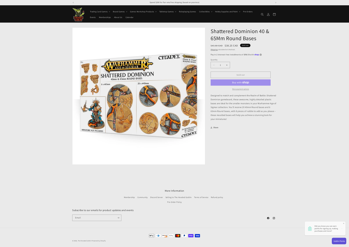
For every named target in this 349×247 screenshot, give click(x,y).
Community (142, 197)
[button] (99, 11)
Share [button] (215, 127)
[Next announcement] (276, 2)
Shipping (214, 49)
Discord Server (156, 197)
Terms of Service (201, 197)
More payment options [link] (240, 89)
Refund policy (217, 197)
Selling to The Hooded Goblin (179, 197)
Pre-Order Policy (174, 202)
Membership (129, 197)
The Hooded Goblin (84, 241)
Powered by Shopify (99, 241)
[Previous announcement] (73, 2)
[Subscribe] (118, 218)
